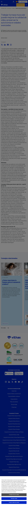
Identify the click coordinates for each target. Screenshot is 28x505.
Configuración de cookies (14, 494)
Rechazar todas (14, 498)
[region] (14, 490)
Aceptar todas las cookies (14, 502)
